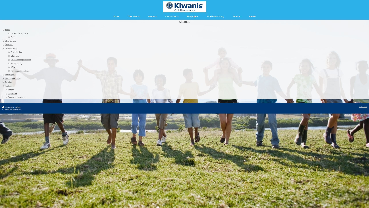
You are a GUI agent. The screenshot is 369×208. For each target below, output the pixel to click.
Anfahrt (11, 90)
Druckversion (9, 107)
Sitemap (17, 107)
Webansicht (363, 107)
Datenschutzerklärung (17, 97)
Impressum (12, 93)
